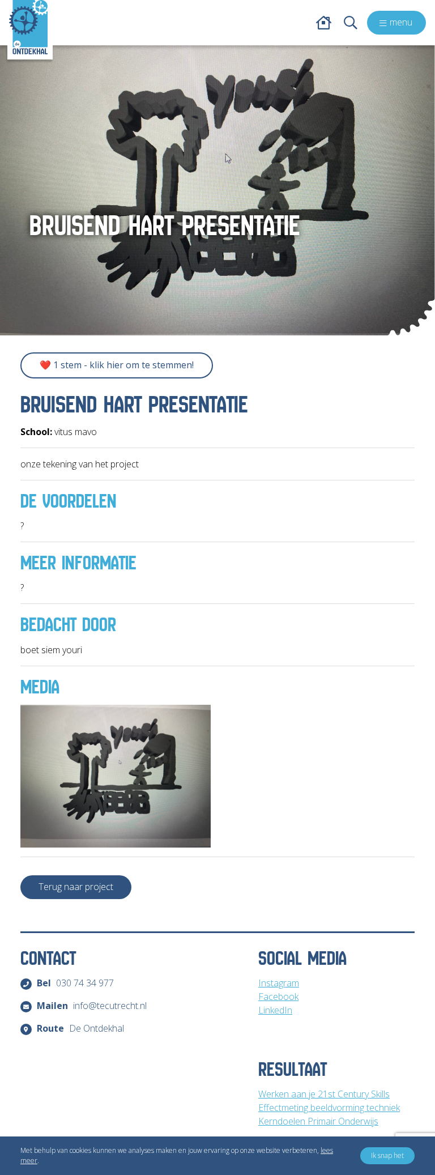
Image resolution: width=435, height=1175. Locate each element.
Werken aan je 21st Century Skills (324, 1094)
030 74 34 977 (75, 983)
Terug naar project (76, 886)
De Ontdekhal (80, 1028)
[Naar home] (28, 27)
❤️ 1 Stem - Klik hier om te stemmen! (117, 365)
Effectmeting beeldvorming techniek (329, 1107)
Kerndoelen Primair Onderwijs (318, 1121)
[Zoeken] (350, 22)
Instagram (278, 983)
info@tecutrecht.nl (92, 1005)
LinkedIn (275, 1010)
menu (401, 22)
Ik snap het (387, 1155)
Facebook (278, 996)
